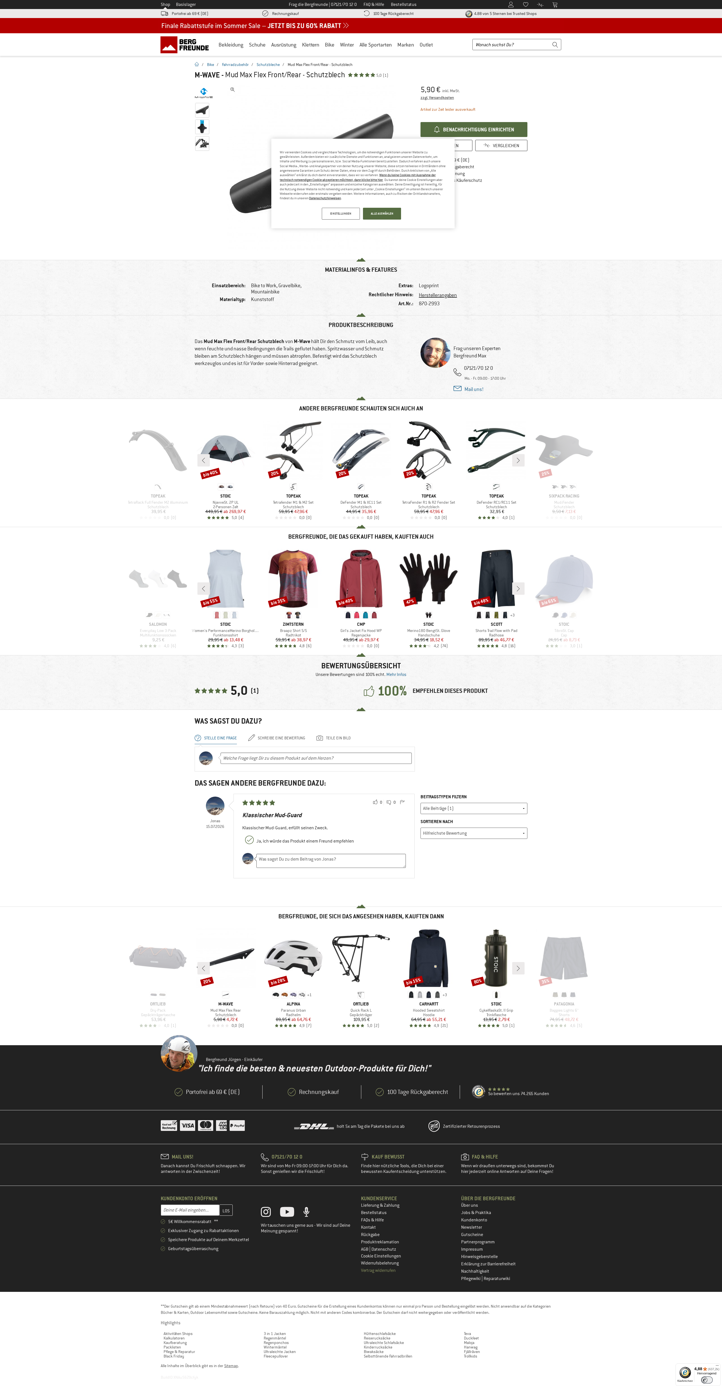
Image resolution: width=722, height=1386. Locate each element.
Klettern (310, 44)
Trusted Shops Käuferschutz (455, 180)
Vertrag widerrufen (378, 1270)
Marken (405, 44)
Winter (347, 44)
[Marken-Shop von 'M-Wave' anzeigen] (204, 93)
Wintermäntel (275, 1347)
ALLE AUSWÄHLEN (382, 213)
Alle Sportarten (376, 44)
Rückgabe (370, 1234)
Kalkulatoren (174, 1338)
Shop (165, 4)
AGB (365, 1249)
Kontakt (368, 1227)
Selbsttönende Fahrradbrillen (388, 1356)
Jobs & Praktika (476, 1212)
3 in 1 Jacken (275, 1333)
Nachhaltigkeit (475, 1271)
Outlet (426, 44)
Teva (467, 1333)
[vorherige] (203, 460)
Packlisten (172, 1347)
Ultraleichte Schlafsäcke (384, 1342)
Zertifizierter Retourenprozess (471, 1126)
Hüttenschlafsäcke (380, 1333)
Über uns (469, 1205)
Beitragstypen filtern (444, 797)
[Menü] (717, 1366)
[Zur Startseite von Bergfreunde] (186, 44)
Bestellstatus (374, 1212)
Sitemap (231, 1365)
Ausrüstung (283, 44)
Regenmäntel (275, 1338)
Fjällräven (472, 1351)
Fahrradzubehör (235, 64)
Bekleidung (231, 44)
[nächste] (518, 460)
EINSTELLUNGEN (340, 213)
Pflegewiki (471, 1278)
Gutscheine (472, 1234)
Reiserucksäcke (377, 1338)
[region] (363, 183)
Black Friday (174, 1356)
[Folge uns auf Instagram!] (270, 1213)
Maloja (469, 1342)
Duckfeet (471, 1338)
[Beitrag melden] (402, 802)
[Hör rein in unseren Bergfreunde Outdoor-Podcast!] (310, 1213)
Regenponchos (276, 1342)
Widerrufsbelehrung (380, 1263)
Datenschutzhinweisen (325, 198)
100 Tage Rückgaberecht (393, 13)
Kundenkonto (474, 1220)
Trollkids (470, 1356)
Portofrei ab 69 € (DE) (190, 13)
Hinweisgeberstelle (479, 1256)
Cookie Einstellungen (381, 1256)
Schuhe (257, 44)
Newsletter (471, 1227)
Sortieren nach (437, 821)
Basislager (186, 4)
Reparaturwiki (497, 1278)
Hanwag (470, 1347)
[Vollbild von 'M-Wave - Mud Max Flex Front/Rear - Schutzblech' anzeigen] (232, 89)
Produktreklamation (380, 1242)
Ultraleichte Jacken (280, 1351)
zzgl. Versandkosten (437, 97)
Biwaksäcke (374, 1351)
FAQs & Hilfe (372, 1220)
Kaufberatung (175, 1342)
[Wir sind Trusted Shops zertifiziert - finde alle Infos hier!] (479, 1092)
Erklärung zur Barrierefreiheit (488, 1264)
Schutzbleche (268, 64)
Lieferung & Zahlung (380, 1205)
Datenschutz (383, 1249)
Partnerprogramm (478, 1242)
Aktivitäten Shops (178, 1333)
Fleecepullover (276, 1356)
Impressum (472, 1249)
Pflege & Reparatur (179, 1351)
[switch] (707, 1379)
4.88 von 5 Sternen (505, 13)
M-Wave (207, 75)
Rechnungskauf (285, 13)
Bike (329, 44)
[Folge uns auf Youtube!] (291, 1213)
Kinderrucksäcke (378, 1347)
